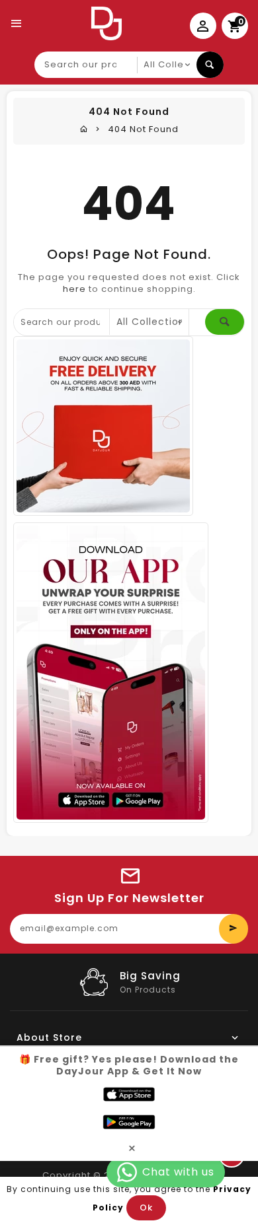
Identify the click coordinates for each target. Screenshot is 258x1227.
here (74, 289)
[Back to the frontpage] (84, 129)
